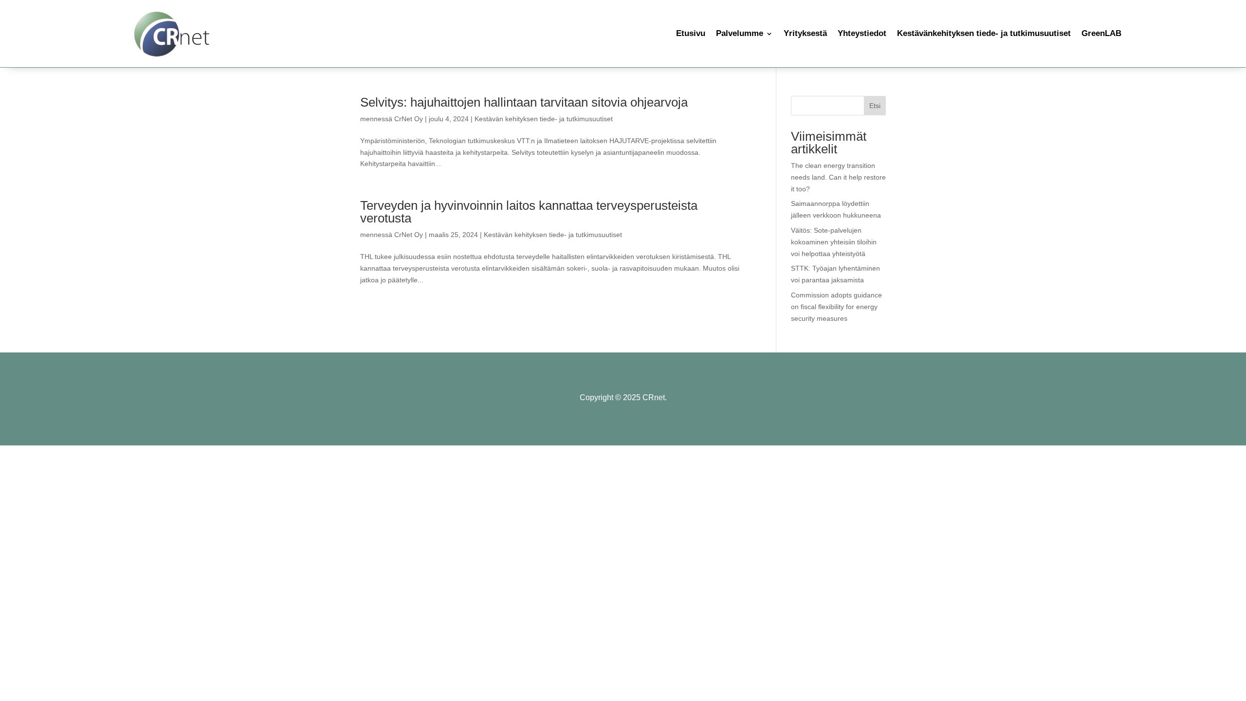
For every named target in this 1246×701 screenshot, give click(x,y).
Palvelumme (739, 33)
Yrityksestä (805, 33)
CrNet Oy (408, 119)
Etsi (874, 106)
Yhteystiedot (862, 33)
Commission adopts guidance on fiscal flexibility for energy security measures (836, 306)
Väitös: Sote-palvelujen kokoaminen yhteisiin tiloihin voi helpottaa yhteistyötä (834, 242)
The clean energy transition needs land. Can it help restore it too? (838, 177)
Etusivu (690, 33)
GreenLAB (1101, 33)
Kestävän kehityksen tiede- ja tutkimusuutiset (544, 119)
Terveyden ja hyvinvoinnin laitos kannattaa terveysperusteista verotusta (528, 211)
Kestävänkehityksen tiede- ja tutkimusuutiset (984, 33)
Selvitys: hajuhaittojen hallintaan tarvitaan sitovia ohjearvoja (524, 102)
